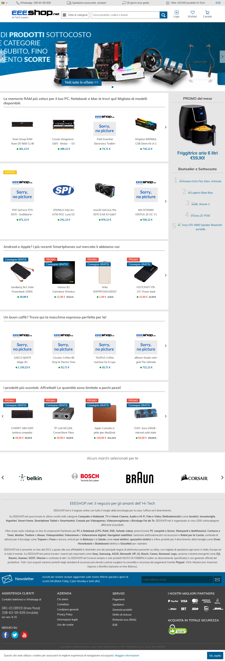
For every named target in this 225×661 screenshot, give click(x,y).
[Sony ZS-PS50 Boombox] (200, 216)
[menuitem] (75, 15)
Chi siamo (62, 599)
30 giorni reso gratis (138, 2)
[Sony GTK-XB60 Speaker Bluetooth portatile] (200, 227)
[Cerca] (163, 15)
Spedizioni (118, 604)
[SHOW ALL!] (82, 82)
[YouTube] (24, 638)
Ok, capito (215, 655)
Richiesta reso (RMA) (124, 619)
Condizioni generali (67, 609)
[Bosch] (85, 477)
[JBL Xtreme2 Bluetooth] (201, 204)
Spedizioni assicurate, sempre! (89, 2)
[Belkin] (30, 477)
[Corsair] (194, 477)
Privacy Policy (64, 614)
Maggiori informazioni (127, 655)
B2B (218, 2)
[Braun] (139, 477)
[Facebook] (6, 638)
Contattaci (63, 604)
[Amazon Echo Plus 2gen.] (200, 181)
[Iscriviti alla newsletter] (217, 579)
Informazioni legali (67, 619)
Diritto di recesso (121, 614)
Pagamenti (118, 599)
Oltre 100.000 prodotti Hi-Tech (188, 2)
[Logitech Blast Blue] (200, 193)
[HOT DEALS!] (112, 56)
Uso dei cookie (65, 624)
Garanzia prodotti (122, 609)
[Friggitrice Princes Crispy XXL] (197, 125)
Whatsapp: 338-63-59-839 (35, 2)
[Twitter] (16, 638)
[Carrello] (22, 132)
